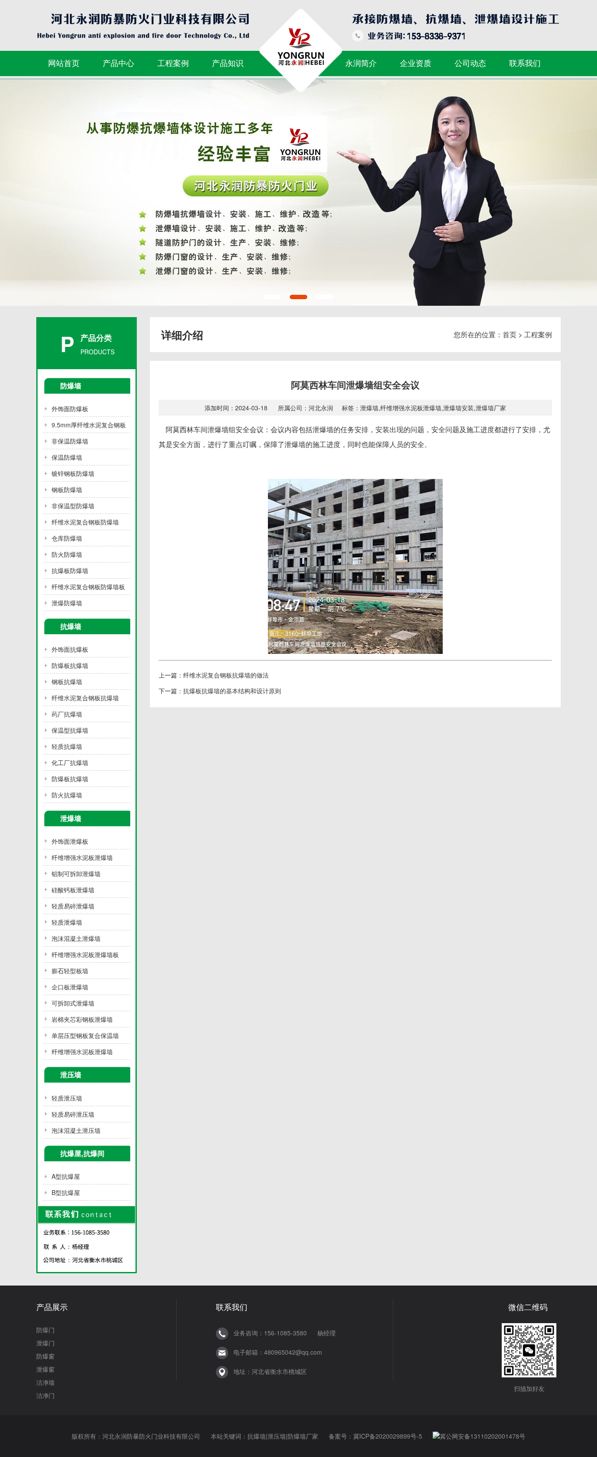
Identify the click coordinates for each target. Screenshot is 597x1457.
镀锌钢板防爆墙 (73, 473)
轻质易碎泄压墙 (73, 1114)
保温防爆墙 (67, 457)
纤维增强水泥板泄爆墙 (82, 857)
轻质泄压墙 (67, 1098)
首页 (510, 334)
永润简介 (361, 62)
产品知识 (227, 62)
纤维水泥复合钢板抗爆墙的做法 (226, 675)
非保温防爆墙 (70, 441)
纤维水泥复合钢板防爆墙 (85, 521)
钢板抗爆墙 (67, 681)
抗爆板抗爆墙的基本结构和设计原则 (232, 690)
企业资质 (415, 62)
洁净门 (45, 1395)
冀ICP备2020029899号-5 (387, 1436)
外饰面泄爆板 (70, 841)
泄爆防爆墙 (67, 602)
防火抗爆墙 (67, 794)
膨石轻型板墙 (70, 970)
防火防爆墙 (67, 554)
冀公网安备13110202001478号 (482, 1436)
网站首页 (64, 62)
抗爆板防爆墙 (70, 570)
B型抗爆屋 (66, 1192)
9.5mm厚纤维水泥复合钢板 (89, 424)
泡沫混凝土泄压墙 (76, 1130)
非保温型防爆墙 (73, 505)
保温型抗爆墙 (70, 730)
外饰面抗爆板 (70, 649)
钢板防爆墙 (67, 489)
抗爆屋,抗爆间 (82, 1153)
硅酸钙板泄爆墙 (73, 889)
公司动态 (470, 62)
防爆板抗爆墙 (70, 665)
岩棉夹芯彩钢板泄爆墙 (82, 1019)
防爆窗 (45, 1356)
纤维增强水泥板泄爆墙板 (85, 954)
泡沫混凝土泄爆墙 (76, 938)
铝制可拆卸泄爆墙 (76, 873)
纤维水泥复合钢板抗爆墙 (85, 697)
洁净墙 (45, 1382)
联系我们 (525, 62)
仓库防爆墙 (67, 538)
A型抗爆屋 (66, 1176)
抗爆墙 (70, 626)
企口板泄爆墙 (70, 986)
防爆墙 (70, 386)
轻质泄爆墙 (67, 922)
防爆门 (45, 1329)
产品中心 (118, 62)
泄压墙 (70, 1074)
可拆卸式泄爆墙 (73, 1003)
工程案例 (173, 62)
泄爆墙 (70, 818)
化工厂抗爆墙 (70, 762)
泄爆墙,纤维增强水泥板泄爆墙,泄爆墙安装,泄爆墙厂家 (433, 407)
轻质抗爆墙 (67, 746)
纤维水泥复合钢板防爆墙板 (88, 586)
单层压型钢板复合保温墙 (85, 1035)
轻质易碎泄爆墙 (73, 905)
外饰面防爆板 (70, 408)
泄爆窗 (45, 1369)
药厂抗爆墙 (67, 713)
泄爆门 (45, 1342)
